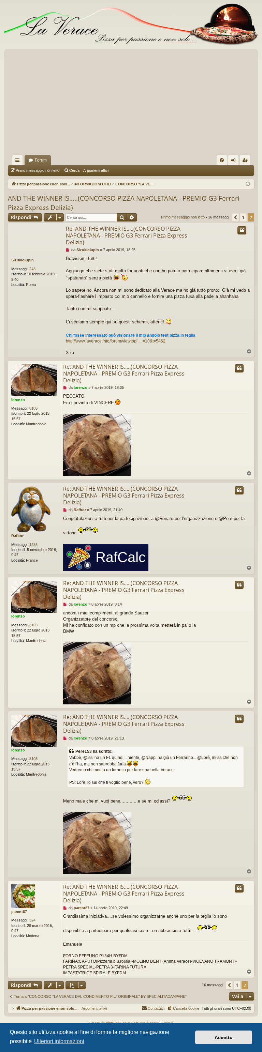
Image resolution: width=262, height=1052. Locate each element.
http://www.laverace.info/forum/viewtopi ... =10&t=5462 (115, 341)
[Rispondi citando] (241, 230)
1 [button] (243, 217)
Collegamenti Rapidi (19, 161)
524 (32, 920)
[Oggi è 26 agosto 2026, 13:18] (248, 184)
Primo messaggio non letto (37, 170)
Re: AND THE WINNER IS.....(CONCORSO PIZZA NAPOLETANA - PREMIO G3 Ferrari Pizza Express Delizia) (126, 235)
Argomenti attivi (95, 170)
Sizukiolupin (22, 260)
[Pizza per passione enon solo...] (131, 24)
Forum (41, 160)
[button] (235, 217)
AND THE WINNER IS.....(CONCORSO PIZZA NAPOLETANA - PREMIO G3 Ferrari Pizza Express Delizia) (123, 203)
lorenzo (18, 400)
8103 (33, 408)
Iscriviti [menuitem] (246, 161)
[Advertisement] (131, 104)
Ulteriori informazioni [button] (59, 1041)
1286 (33, 545)
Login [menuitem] (234, 161)
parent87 (19, 912)
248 (32, 269)
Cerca (74, 170)
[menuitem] (222, 160)
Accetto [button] (224, 1037)
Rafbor (17, 536)
